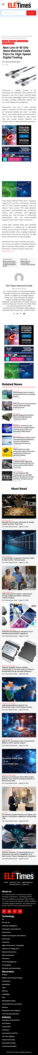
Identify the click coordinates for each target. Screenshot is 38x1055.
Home (3, 36)
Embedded (16, 447)
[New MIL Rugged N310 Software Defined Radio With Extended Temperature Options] (7, 417)
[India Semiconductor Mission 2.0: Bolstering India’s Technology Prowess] (19, 689)
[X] (20, 313)
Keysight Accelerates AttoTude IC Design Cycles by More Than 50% (18, 523)
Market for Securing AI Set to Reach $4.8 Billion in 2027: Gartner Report (18, 742)
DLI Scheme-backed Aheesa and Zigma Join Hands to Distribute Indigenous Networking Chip (19, 816)
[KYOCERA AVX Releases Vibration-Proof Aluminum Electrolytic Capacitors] (19, 616)
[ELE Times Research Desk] (19, 277)
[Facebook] (14, 313)
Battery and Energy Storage (8, 630)
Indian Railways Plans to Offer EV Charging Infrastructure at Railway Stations (24, 394)
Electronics (16, 424)
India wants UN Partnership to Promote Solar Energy (28, 263)
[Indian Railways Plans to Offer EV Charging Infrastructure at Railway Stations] (7, 394)
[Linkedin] (17, 313)
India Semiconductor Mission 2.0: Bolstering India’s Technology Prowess (17, 706)
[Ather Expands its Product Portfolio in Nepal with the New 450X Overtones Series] (7, 406)
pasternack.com (8, 251)
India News (14, 36)
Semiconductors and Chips (8, 665)
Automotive (16, 391)
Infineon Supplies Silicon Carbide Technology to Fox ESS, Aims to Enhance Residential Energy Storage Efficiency (18, 669)
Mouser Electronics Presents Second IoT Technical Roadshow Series (9, 264)
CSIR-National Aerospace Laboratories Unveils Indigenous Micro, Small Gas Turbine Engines (17, 596)
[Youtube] (24, 313)
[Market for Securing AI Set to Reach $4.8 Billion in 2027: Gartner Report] (19, 725)
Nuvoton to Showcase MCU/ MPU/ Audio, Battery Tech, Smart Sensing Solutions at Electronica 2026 (18, 779)
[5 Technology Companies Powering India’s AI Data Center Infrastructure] (19, 542)
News (8, 36)
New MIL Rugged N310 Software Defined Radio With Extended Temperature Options (23, 417)
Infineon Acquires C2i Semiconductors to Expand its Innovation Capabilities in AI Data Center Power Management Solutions (19, 854)
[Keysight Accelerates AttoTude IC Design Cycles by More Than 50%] (19, 506)
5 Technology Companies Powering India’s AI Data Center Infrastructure (18, 559)
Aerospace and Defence (8, 592)
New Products (12, 41)
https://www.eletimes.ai (19, 288)
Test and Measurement (22, 41)
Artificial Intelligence (18, 471)
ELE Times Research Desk (11, 62)
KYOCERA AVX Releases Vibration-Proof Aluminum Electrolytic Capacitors (17, 632)
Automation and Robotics (19, 459)
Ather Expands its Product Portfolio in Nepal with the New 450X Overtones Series (24, 405)
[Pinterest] (14, 911)
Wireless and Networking (8, 43)
